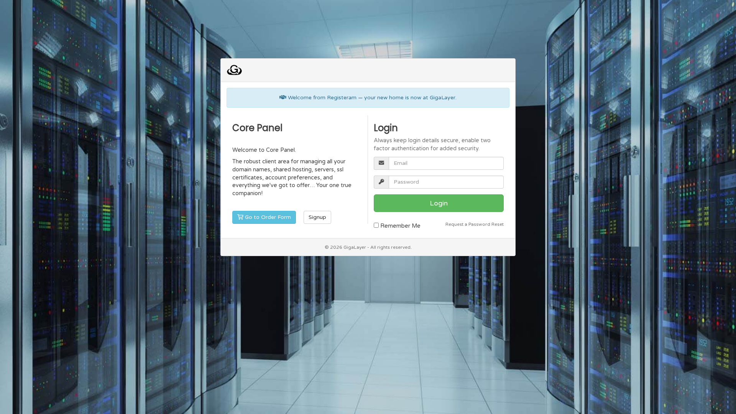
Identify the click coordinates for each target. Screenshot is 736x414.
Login (439, 203)
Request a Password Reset (474, 224)
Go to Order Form (267, 217)
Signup (317, 217)
